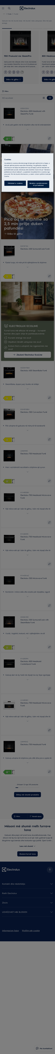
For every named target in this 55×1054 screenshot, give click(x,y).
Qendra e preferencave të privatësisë (38, 184)
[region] (27, 172)
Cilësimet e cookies (15, 183)
